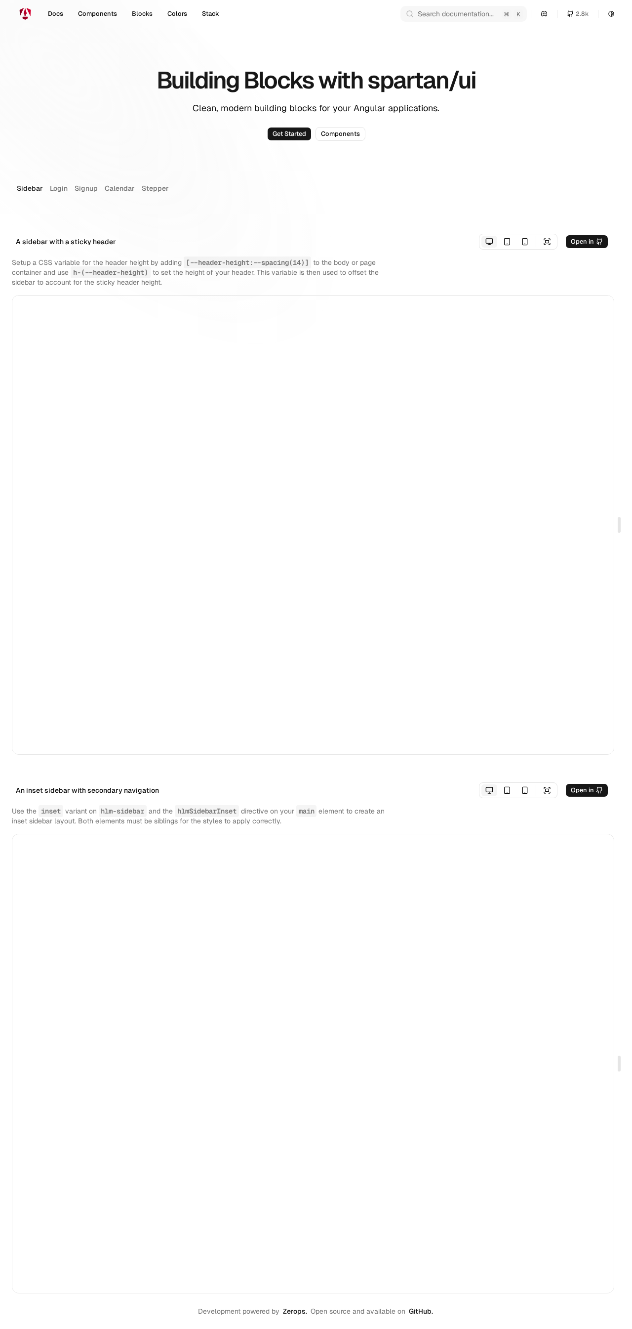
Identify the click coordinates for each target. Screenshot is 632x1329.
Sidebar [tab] (30, 188)
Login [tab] (59, 188)
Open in (582, 241)
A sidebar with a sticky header (66, 241)
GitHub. (421, 1311)
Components (97, 13)
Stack (210, 13)
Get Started (289, 133)
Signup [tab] (86, 188)
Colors (177, 13)
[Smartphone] (525, 242)
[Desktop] (489, 242)
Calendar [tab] (120, 188)
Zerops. (295, 1311)
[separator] (617, 525)
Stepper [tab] (155, 188)
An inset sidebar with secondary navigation (87, 790)
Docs (55, 13)
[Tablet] (507, 242)
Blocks (142, 13)
